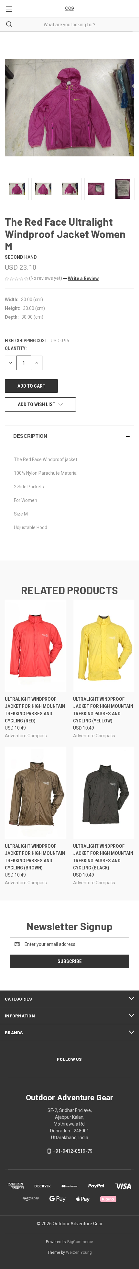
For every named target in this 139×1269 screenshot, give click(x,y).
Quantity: (16, 348)
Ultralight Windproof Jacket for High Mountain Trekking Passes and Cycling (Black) (103, 857)
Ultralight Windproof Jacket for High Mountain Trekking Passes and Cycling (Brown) (35, 857)
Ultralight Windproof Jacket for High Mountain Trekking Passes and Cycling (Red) (35, 710)
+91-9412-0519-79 (72, 1151)
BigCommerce (80, 1242)
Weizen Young (79, 1252)
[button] (81, 278)
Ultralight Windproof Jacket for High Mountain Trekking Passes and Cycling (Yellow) (103, 710)
